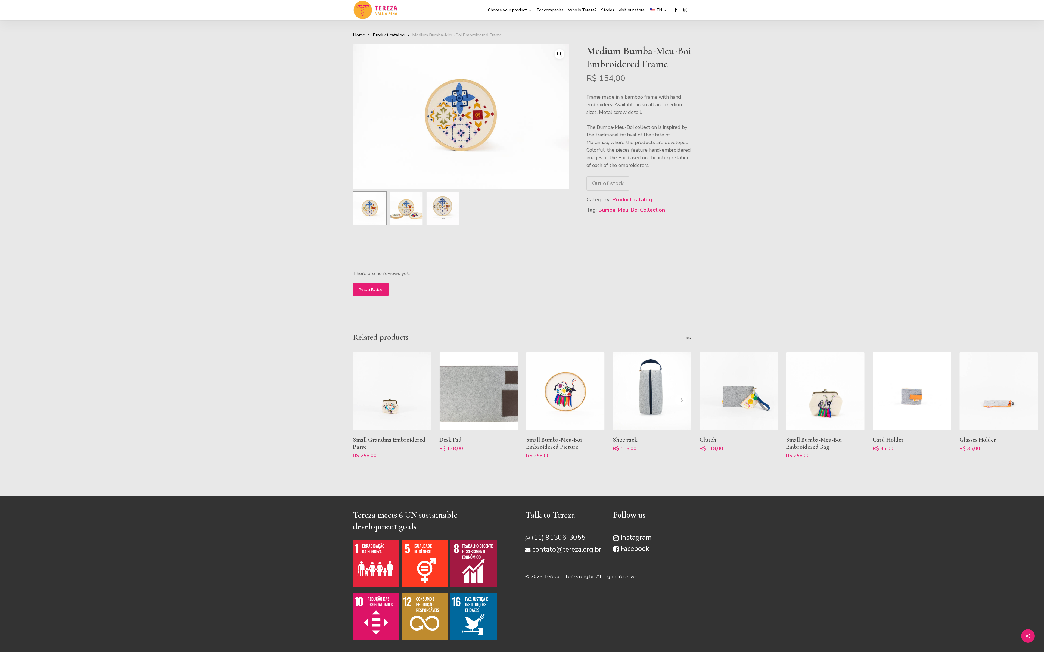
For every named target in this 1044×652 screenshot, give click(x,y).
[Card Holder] (912, 391)
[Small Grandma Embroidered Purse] (392, 391)
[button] (559, 54)
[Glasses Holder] (998, 391)
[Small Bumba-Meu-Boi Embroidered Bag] (825, 391)
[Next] (680, 400)
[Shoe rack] (652, 391)
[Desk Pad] (478, 391)
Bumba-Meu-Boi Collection (631, 210)
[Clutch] (739, 391)
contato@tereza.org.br (566, 549)
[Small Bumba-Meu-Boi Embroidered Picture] (565, 391)
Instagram (636, 537)
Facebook (634, 548)
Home (359, 35)
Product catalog (389, 35)
